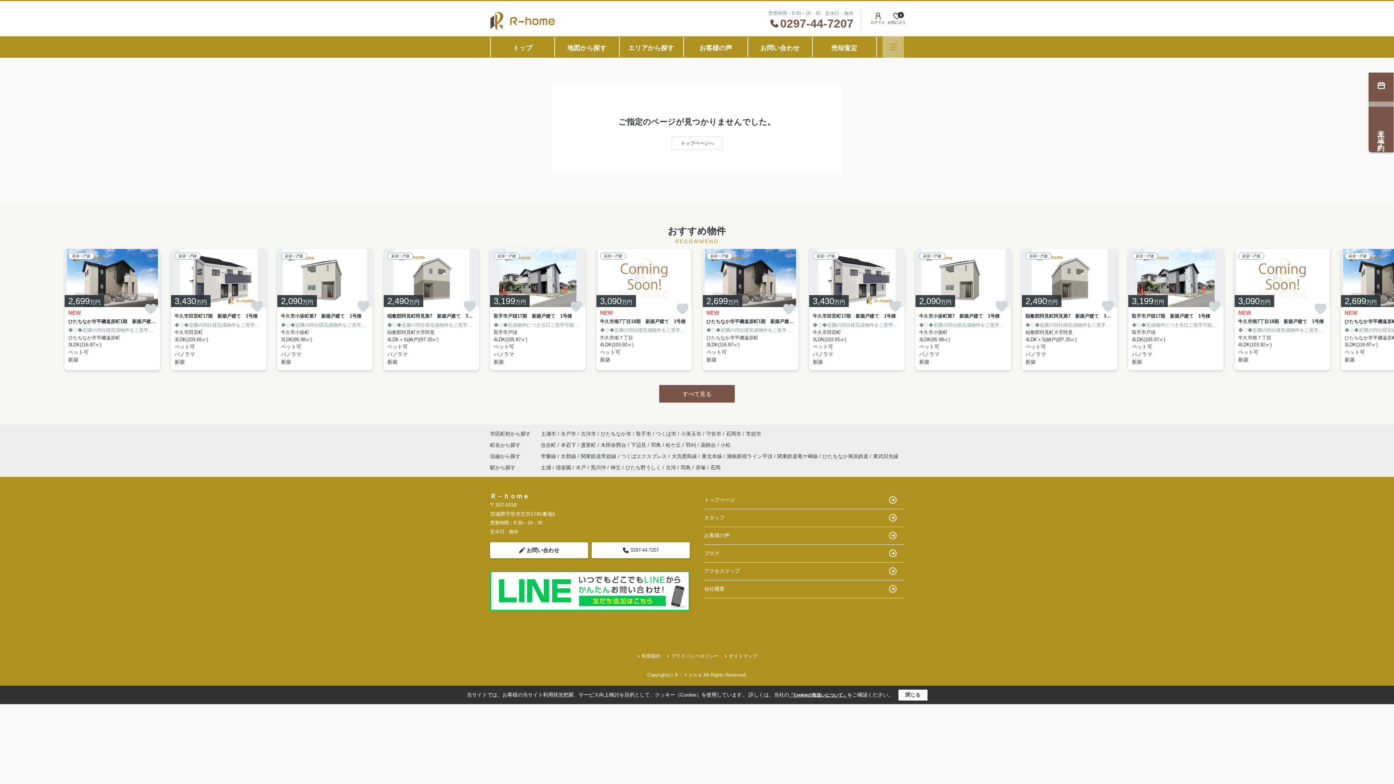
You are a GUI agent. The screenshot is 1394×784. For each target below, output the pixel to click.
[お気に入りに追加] (150, 309)
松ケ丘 (674, 445)
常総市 (753, 434)
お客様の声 (716, 48)
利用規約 (651, 656)
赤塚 (701, 467)
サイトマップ (743, 656)
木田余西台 (614, 445)
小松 (726, 445)
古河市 (588, 434)
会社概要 (714, 589)
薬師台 (709, 445)
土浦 (546, 467)
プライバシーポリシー (694, 656)
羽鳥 (657, 445)
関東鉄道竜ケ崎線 (798, 456)
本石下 (569, 445)
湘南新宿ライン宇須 (750, 456)
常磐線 (549, 456)
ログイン (878, 22)
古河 (671, 467)
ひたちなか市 (616, 434)
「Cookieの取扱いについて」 (818, 695)
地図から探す (587, 48)
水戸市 (568, 434)
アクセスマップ (722, 571)
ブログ (712, 553)
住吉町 (549, 445)
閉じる (913, 695)
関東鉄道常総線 (599, 456)
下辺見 (639, 445)
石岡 (715, 467)
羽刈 (691, 445)
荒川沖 (598, 467)
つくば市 (666, 434)
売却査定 (844, 48)
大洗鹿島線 (685, 456)
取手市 (643, 434)
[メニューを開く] (893, 47)
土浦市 (548, 434)
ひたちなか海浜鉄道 (846, 456)
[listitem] (538, 309)
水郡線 (569, 456)
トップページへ (697, 143)
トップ (523, 48)
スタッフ (714, 517)
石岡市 (733, 434)
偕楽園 (563, 467)
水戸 (581, 467)
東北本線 (713, 456)
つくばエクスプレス (644, 456)
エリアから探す (651, 48)
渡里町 (589, 445)
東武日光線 (885, 456)
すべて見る (697, 394)
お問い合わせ (780, 48)
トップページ (719, 500)
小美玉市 (691, 434)
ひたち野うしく (643, 467)
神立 (616, 467)
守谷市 (713, 434)
